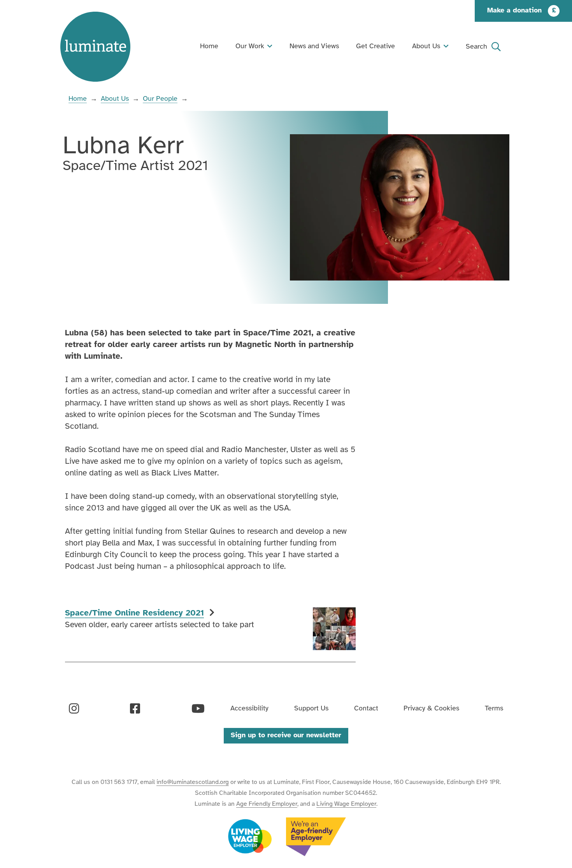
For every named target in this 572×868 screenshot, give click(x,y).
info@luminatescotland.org (192, 782)
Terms (494, 708)
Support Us (311, 708)
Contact (366, 708)
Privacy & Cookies (431, 708)
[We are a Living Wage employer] (250, 836)
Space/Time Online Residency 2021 (134, 613)
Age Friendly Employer (266, 804)
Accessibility (249, 708)
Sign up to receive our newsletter (286, 735)
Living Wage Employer (346, 804)
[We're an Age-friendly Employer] (316, 836)
